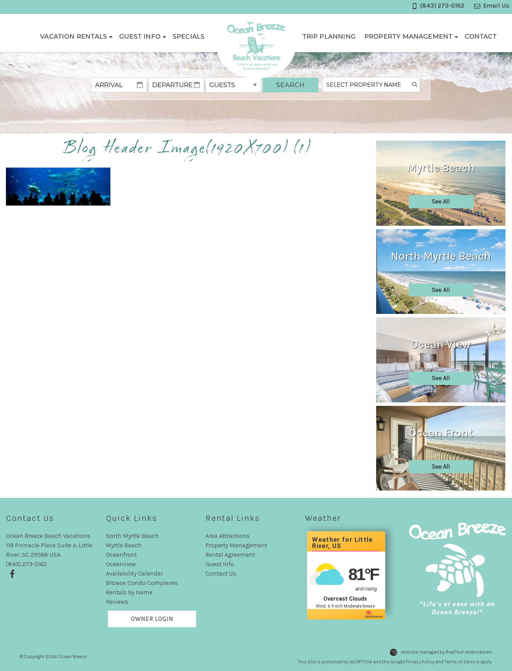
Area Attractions (227, 536)
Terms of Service (461, 661)
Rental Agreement (230, 554)
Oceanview (121, 564)
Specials (188, 36)
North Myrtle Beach (132, 536)
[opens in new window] (12, 573)
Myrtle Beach (124, 545)
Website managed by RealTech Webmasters (446, 652)
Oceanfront (121, 554)
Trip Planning (329, 36)
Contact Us (220, 573)
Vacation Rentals (73, 36)
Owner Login (152, 619)
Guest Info (140, 36)
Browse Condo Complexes (142, 583)
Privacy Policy (420, 661)
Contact (481, 36)
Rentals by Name (129, 592)
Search (290, 85)
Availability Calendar (134, 573)
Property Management (408, 36)
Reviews (117, 602)
